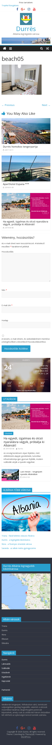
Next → (46, 105)
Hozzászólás (7, 251)
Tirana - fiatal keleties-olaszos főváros (18, 535)
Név (4, 290)
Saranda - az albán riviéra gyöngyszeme (19, 548)
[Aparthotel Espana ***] (26, 157)
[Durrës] (5, 48)
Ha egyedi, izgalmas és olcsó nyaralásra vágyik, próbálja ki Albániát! (25, 223)
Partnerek (6, 690)
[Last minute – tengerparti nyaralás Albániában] (10, 470)
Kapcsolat (6, 681)
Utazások (8, 433)
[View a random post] (47, 48)
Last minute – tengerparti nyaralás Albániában (31, 473)
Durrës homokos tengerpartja (20, 146)
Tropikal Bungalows (10, 5)
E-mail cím (7, 305)
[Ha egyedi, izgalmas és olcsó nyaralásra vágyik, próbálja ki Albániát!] (26, 194)
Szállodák (6, 668)
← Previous (8, 105)
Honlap (5, 320)
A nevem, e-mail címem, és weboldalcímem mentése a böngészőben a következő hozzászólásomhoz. (26, 340)
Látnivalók (6, 664)
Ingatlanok (6, 676)
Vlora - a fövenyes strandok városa (17, 544)
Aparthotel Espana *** (16, 184)
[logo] (26, 496)
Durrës (26, 28)
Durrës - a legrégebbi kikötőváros (16, 540)
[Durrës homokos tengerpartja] (26, 119)
